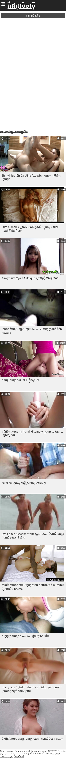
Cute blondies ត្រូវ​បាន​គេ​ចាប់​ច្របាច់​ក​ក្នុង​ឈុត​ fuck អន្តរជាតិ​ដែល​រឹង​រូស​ (30, 228)
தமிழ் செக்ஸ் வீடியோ (38, 753)
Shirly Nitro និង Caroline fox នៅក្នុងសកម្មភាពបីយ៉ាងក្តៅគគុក (31, 177)
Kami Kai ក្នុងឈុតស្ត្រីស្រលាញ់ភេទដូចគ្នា (24, 482)
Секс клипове (7, 751)
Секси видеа (6, 756)
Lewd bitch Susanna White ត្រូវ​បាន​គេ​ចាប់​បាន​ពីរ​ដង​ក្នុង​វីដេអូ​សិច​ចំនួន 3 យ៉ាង (33, 535)
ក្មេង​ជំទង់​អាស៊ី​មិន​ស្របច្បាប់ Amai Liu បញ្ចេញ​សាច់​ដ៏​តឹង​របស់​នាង (32, 331)
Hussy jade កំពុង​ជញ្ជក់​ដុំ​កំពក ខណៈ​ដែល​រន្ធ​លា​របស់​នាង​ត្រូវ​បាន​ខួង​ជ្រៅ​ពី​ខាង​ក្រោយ (32, 689)
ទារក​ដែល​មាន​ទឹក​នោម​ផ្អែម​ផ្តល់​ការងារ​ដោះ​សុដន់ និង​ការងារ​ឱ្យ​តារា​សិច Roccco (33, 587)
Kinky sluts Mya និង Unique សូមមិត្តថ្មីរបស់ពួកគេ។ (30, 278)
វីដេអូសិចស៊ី (21, 5)
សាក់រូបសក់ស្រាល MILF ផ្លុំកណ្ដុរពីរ (20, 380)
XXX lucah (55, 753)
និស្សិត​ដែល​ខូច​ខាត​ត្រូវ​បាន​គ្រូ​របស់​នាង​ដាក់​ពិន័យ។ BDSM (32, 738)
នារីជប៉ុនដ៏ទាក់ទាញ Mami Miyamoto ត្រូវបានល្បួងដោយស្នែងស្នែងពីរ (32, 433)
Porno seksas (22, 751)
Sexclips (62, 751)
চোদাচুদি (52, 751)
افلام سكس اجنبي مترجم (9, 753)
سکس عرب (23, 753)
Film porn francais (38, 751)
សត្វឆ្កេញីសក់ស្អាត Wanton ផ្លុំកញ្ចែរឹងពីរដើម (25, 636)
